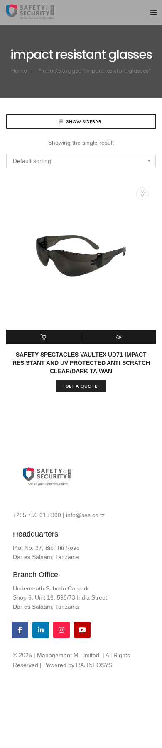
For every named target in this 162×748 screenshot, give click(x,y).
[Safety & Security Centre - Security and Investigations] (30, 16)
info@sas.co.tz (85, 515)
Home (19, 70)
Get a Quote (81, 386)
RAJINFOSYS (94, 665)
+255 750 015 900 (37, 515)
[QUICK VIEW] (118, 337)
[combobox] (81, 161)
